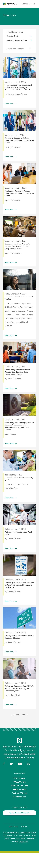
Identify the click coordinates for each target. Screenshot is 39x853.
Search (25, 4)
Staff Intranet (19, 796)
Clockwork (23, 841)
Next (25, 715)
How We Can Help (19, 785)
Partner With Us (19, 793)
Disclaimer (13, 826)
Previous (16, 715)
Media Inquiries (20, 789)
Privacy (24, 826)
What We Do (20, 782)
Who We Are (19, 778)
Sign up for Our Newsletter (19, 813)
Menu (32, 4)
